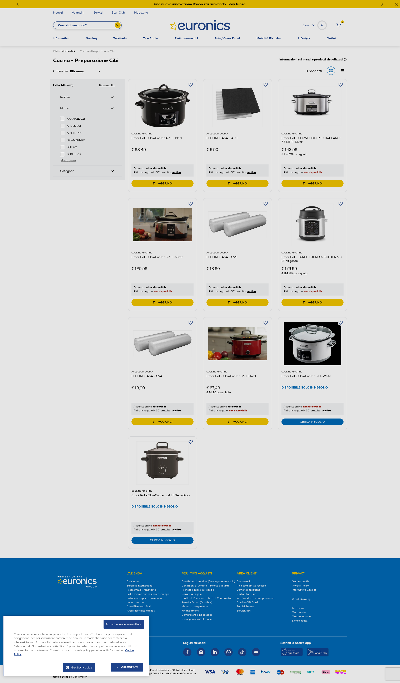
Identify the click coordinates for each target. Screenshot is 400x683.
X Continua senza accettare (123, 624)
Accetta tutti (129, 667)
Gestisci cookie (81, 667)
